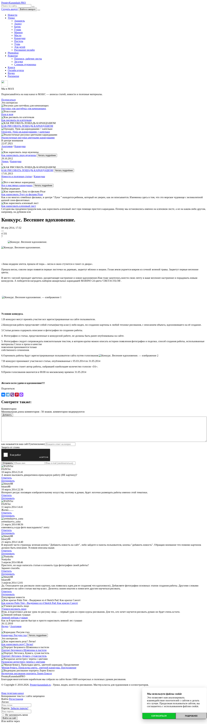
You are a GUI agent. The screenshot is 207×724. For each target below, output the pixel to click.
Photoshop (13, 52)
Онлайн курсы (16, 70)
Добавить (7, 415)
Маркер (18, 32)
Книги (11, 67)
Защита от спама (10, 447)
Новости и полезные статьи (16, 176)
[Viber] (12, 395)
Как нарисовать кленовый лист (18, 206)
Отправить (8, 463)
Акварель (19, 20)
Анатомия (6, 146)
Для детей (19, 47)
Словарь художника (25, 64)
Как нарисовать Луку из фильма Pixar (22, 194)
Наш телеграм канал (12, 693)
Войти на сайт (9, 718)
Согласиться (159, 716)
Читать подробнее (47, 155)
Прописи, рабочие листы (28, 58)
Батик (17, 26)
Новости (12, 15)
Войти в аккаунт (28, 9)
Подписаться (8, 99)
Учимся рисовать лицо (13, 609)
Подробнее (191, 716)
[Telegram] (8, 395)
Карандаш (19, 38)
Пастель (18, 41)
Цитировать (8, 480)
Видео (11, 73)
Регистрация (16, 699)
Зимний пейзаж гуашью (14, 617)
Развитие (13, 55)
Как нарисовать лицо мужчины (18, 155)
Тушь (17, 44)
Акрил (18, 23)
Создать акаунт (9, 9)
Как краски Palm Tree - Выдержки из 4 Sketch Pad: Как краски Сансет (39, 603)
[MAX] (21, 395)
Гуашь (17, 29)
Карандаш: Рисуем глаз (14, 635)
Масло (17, 35)
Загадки (18, 61)
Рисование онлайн (24, 50)
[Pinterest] (17, 395)
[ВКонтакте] (3, 395)
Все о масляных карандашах (17, 185)
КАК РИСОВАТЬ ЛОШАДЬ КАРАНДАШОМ (27, 170)
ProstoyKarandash (13, 2)
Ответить (6, 477)
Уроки (11, 18)
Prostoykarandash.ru (40, 684)
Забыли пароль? (19, 708)
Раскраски (13, 76)
